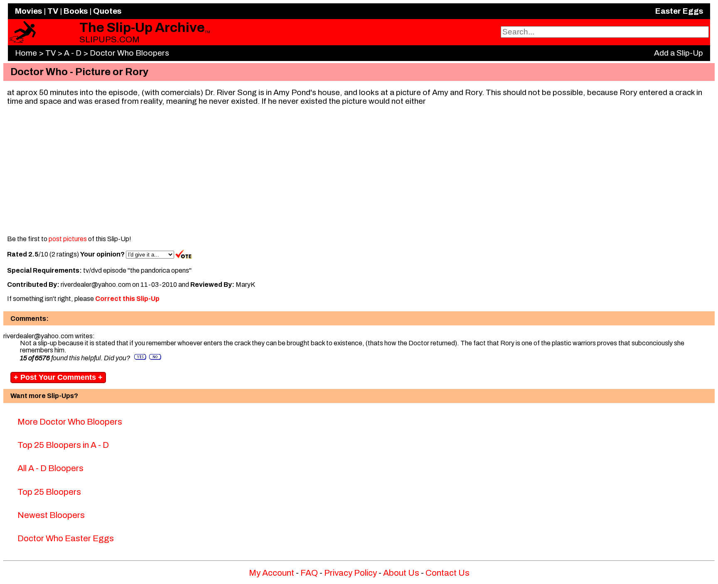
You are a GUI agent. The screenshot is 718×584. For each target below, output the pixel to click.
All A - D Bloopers (50, 468)
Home (26, 53)
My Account (271, 572)
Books (76, 11)
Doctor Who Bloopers (129, 53)
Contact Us (447, 572)
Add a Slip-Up (678, 53)
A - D (72, 53)
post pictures (68, 238)
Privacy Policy (350, 572)
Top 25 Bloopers (49, 491)
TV (52, 11)
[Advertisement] (359, 170)
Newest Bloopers (51, 515)
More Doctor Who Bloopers (69, 421)
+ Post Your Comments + (58, 377)
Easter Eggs (679, 11)
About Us (401, 572)
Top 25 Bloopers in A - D (63, 445)
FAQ (309, 572)
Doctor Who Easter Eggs (65, 538)
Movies (28, 11)
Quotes (107, 11)
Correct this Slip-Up (127, 298)
